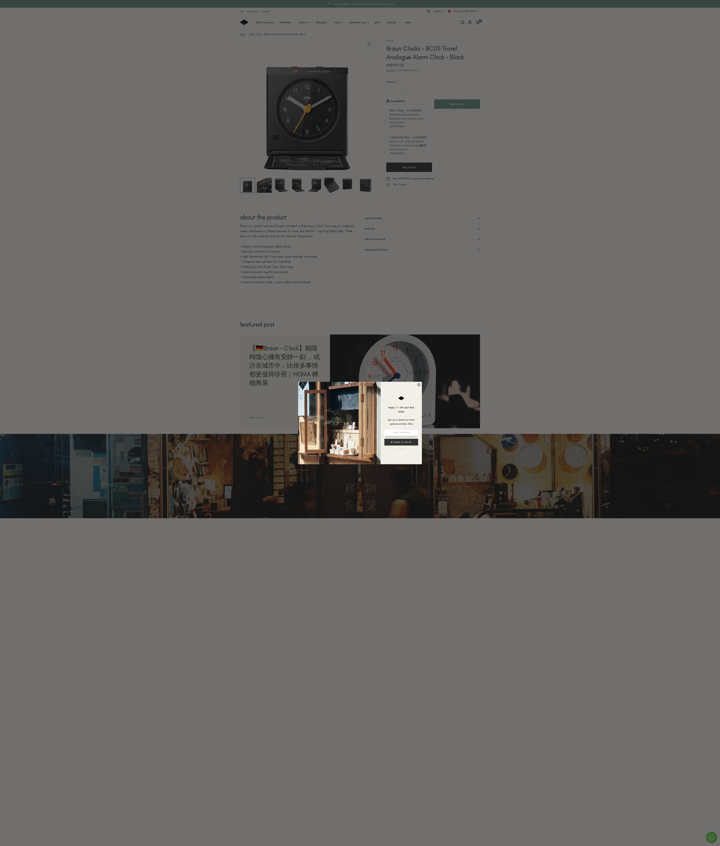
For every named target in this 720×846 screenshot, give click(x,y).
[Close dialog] (419, 385)
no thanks (401, 449)
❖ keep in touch (401, 442)
